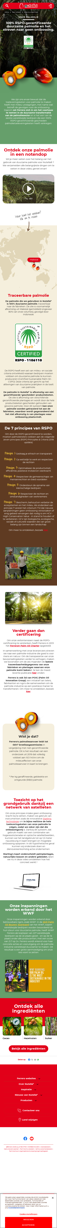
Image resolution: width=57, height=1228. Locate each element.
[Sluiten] (53, 1198)
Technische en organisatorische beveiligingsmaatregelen (28, 1151)
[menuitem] (26, 1084)
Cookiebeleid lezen (16, 1208)
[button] (39, 1078)
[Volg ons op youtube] (32, 1138)
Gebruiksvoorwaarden (11, 1149)
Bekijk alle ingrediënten (28, 1048)
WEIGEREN (28, 1220)
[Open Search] (7, 6)
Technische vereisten (27, 1149)
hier (45, 530)
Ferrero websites (26, 1078)
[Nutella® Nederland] (29, 5)
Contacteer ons (31, 1110)
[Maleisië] (34, 266)
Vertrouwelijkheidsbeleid (43, 1149)
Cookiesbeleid (45, 1147)
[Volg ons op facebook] (25, 1138)
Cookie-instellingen (28, 1214)
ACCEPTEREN (28, 1225)
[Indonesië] (38, 268)
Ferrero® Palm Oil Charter (24, 646)
